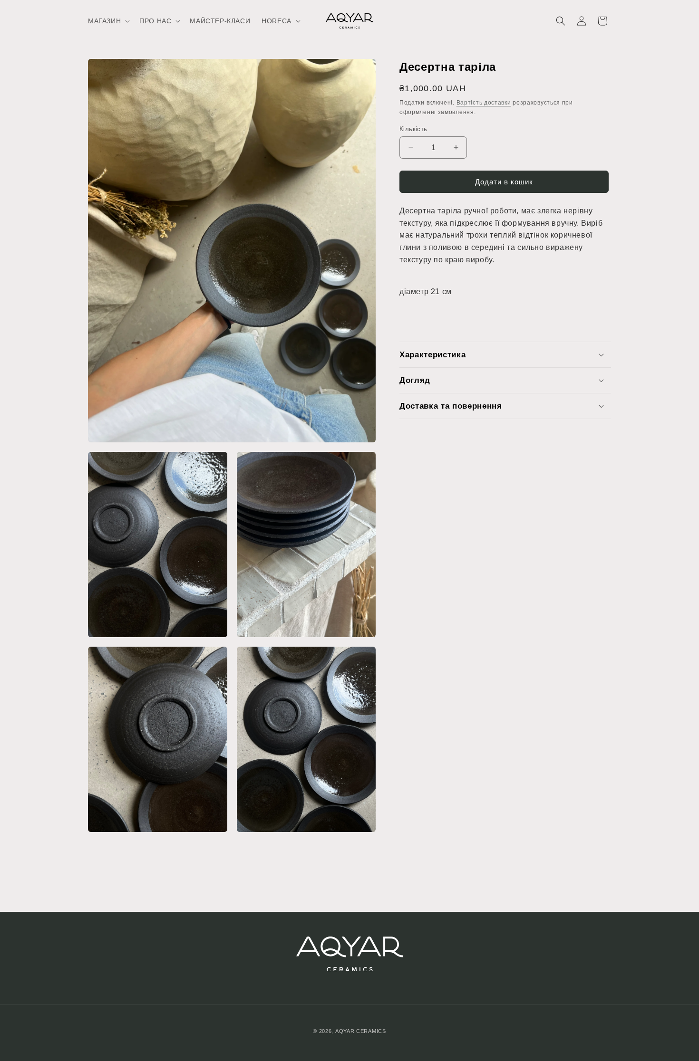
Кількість (413, 128)
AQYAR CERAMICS (360, 1031)
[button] (108, 21)
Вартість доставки (483, 102)
